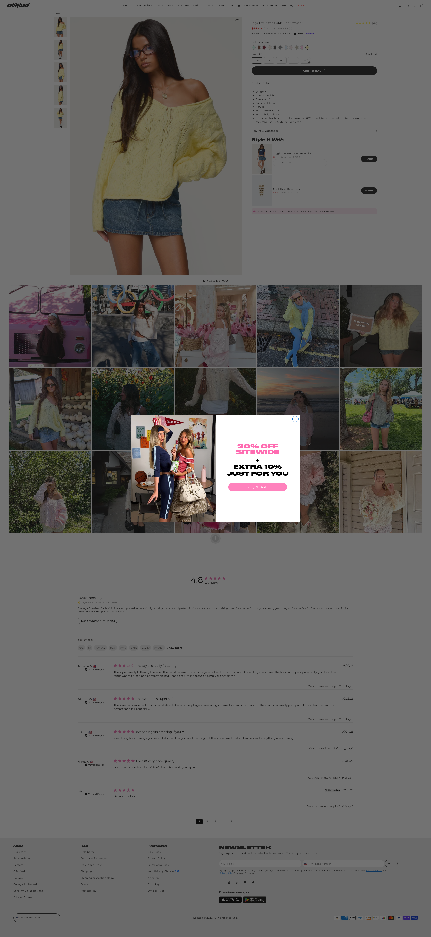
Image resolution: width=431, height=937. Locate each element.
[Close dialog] (295, 419)
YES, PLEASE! (257, 487)
